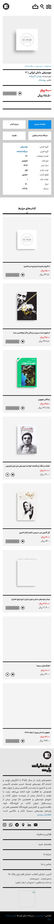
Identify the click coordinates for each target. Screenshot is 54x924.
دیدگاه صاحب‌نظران (40, 135)
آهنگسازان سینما (43, 666)
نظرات (14, 135)
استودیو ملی (39, 915)
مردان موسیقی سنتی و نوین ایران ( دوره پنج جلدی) (30, 599)
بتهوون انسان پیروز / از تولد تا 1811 (37, 732)
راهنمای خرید (44, 844)
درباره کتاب (14, 124)
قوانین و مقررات (43, 834)
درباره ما (47, 854)
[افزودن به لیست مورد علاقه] (23, 275)
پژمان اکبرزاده (35, 76)
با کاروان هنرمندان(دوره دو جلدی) (37, 266)
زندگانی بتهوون (44, 399)
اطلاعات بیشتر (39, 124)
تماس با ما (46, 864)
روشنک (42, 80)
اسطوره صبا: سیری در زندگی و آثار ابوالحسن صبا (31, 333)
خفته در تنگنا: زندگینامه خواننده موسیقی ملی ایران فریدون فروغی (25, 466)
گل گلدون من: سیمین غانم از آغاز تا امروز (34, 533)
